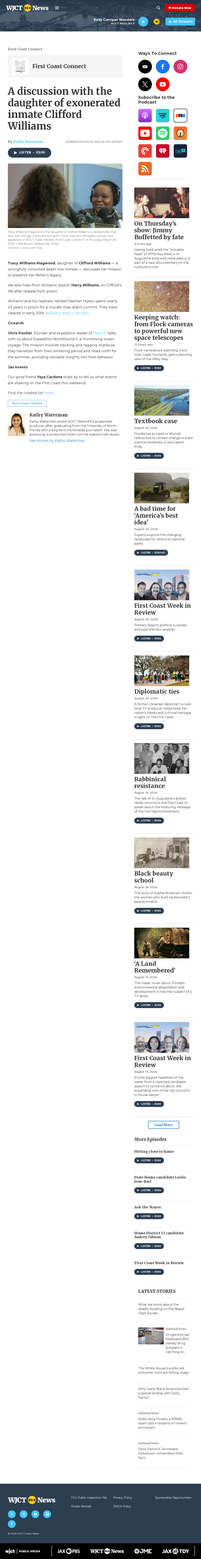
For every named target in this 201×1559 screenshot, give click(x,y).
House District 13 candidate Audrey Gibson (159, 1235)
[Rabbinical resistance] (161, 758)
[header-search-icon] (158, 8)
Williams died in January (67, 313)
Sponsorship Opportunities (173, 1497)
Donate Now (181, 7)
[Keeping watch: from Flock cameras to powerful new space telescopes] (161, 296)
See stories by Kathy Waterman (57, 440)
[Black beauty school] (161, 852)
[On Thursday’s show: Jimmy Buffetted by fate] (161, 203)
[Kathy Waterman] (17, 424)
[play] (143, 21)
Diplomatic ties (156, 691)
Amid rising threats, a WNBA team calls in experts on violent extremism (162, 1423)
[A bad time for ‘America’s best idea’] (161, 488)
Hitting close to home (154, 1151)
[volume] (157, 22)
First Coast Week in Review (162, 609)
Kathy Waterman (28, 142)
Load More (163, 1125)
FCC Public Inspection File (89, 1497)
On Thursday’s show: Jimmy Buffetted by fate (159, 230)
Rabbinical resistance (150, 782)
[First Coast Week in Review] (161, 585)
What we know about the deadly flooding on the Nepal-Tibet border (161, 1309)
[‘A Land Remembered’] (161, 943)
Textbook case (155, 421)
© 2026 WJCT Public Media (23, 1533)
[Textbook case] (161, 400)
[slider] (151, 21)
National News (176, 1329)
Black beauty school (153, 877)
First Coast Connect (25, 49)
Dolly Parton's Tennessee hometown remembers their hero (160, 1453)
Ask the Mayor (147, 1207)
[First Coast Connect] (20, 66)
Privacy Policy (122, 1497)
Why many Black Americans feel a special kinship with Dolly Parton (163, 1393)
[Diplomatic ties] (161, 670)
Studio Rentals (81, 1506)
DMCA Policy (122, 1506)
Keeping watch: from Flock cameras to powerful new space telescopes (163, 327)
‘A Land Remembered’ (154, 967)
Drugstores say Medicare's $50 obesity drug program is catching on (177, 1343)
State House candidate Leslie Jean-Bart (160, 1179)
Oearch (99, 333)
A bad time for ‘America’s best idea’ (156, 515)
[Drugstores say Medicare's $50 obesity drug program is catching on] (151, 1335)
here (48, 393)
